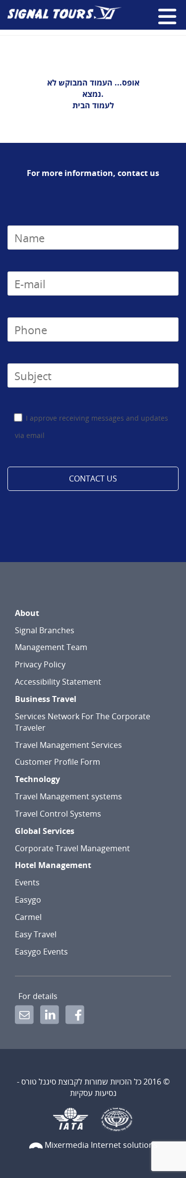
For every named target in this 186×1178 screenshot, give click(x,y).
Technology (37, 779)
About (27, 613)
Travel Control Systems (58, 813)
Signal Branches (44, 630)
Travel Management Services (68, 745)
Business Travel (45, 699)
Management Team (51, 647)
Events (27, 882)
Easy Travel (36, 934)
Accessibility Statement (58, 681)
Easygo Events (41, 951)
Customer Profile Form (57, 761)
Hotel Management (53, 865)
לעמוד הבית (93, 105)
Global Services (44, 831)
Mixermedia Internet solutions (101, 1144)
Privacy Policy (40, 664)
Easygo (28, 899)
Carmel (28, 917)
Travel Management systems (68, 796)
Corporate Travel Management (72, 848)
